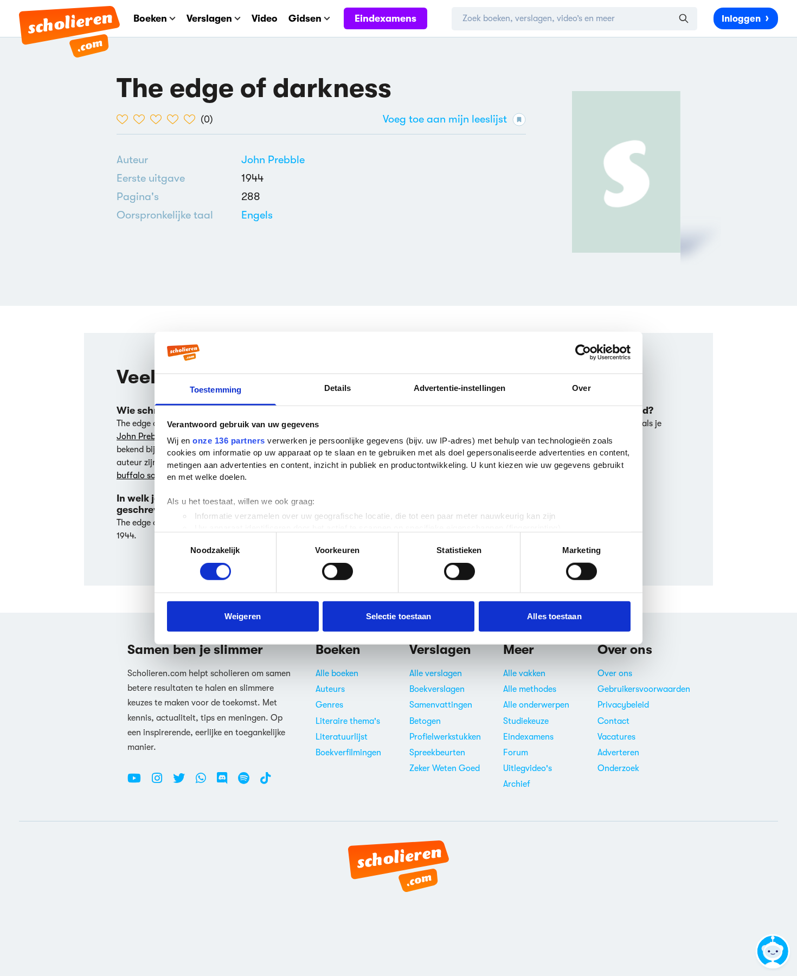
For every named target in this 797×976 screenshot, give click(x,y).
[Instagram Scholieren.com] (161, 782)
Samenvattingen (440, 705)
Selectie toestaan (399, 615)
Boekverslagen (437, 689)
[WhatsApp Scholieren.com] (205, 782)
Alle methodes (529, 689)
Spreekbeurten (437, 752)
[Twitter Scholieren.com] (183, 782)
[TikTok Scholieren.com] (265, 782)
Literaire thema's (348, 721)
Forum (515, 752)
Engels (257, 215)
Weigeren (242, 615)
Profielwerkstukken (445, 737)
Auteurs (330, 689)
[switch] (337, 571)
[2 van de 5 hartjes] (141, 119)
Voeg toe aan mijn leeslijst (445, 119)
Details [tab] (337, 388)
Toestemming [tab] (215, 389)
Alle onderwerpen (536, 705)
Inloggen (741, 19)
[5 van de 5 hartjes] (192, 119)
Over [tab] (581, 388)
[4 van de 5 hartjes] (175, 119)
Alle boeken (337, 673)
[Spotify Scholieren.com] (248, 782)
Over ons (614, 673)
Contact (613, 721)
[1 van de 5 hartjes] (125, 119)
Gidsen (305, 18)
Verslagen (209, 18)
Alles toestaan (554, 615)
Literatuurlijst (342, 737)
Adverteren (618, 752)
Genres (329, 705)
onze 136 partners (228, 440)
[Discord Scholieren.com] (226, 782)
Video (265, 18)
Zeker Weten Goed (444, 768)
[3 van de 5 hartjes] (158, 119)
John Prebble (273, 159)
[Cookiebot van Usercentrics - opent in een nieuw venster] (583, 352)
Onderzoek (618, 768)
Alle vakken (524, 673)
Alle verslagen (435, 673)
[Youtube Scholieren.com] (138, 782)
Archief (516, 784)
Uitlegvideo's (527, 768)
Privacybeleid (623, 705)
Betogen (425, 721)
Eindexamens (385, 18)
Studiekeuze (526, 721)
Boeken (150, 18)
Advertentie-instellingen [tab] (459, 388)
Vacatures (616, 737)
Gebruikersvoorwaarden (643, 689)
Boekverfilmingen (348, 752)
